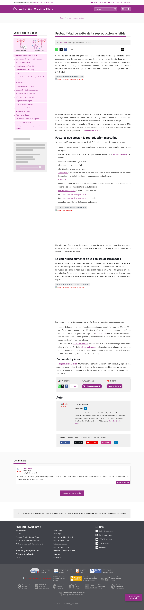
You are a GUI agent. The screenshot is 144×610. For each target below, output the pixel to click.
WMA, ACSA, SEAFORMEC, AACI (43, 3)
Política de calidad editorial (63, 537)
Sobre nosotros (21, 530)
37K (120, 3)
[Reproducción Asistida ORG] (33, 9)
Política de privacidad (61, 540)
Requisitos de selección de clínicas (28, 540)
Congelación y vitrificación (25, 86)
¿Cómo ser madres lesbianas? (26, 94)
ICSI (17, 73)
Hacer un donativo (114, 386)
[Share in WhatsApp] (56, 49)
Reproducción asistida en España (27, 119)
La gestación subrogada (24, 101)
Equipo (18, 534)
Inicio (62, 18)
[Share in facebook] (65, 49)
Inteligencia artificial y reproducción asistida (28, 127)
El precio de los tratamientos (26, 108)
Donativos (57, 557)
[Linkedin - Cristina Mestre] (85, 408)
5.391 (104, 3)
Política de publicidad (61, 547)
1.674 (128, 3)
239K (95, 3)
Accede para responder (123, 482)
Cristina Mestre (63, 43)
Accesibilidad (58, 530)
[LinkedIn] (116, 442)
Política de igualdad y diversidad (27, 550)
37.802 (107, 443)
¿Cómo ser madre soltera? (25, 97)
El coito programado (23, 62)
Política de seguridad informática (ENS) (29, 544)
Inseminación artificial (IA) (25, 66)
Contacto (19, 557)
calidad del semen (80, 344)
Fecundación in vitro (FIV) (25, 70)
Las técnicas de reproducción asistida (29, 59)
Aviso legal (57, 534)
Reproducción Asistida (68, 364)
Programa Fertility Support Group (27, 537)
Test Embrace (20, 83)
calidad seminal (120, 154)
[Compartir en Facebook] (66, 386)
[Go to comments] (122, 49)
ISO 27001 (19, 547)
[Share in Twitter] (61, 49)
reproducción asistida (91, 130)
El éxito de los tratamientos (25, 104)
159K (113, 3)
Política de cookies (60, 544)
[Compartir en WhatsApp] (59, 386)
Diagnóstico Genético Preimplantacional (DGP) (30, 78)
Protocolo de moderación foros (64, 550)
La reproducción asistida (75, 18)
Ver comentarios (93, 386)
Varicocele (62, 180)
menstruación (101, 333)
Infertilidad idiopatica (66, 190)
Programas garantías (23, 111)
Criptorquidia (63, 172)
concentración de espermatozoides (76, 194)
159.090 (93, 443)
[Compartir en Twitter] (62, 386)
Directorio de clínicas (23, 122)
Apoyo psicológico (22, 115)
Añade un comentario (72, 493)
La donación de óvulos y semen (27, 90)
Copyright (56, 554)
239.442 (66, 443)
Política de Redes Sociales (25, 554)
